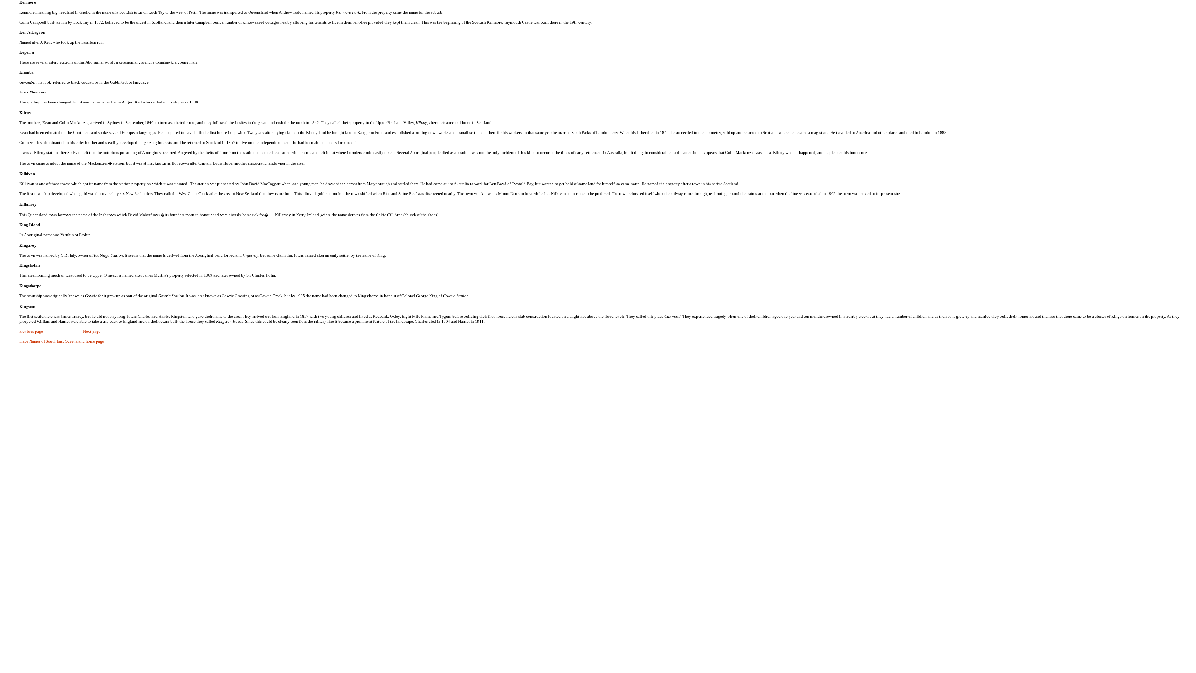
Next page (91, 331)
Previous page (31, 331)
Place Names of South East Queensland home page (61, 341)
